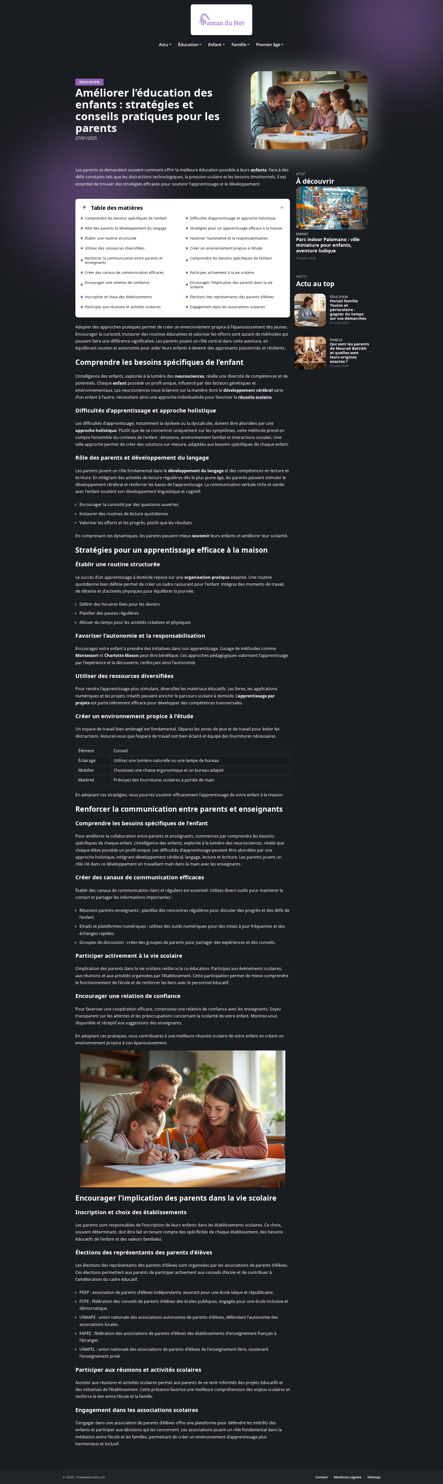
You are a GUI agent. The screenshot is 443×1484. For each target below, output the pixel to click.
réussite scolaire (254, 397)
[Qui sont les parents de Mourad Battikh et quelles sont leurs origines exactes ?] (310, 353)
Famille (336, 339)
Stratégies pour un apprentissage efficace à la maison (236, 228)
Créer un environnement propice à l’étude (226, 248)
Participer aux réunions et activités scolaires (123, 306)
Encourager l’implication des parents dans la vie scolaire (231, 284)
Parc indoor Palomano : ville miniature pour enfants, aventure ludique (328, 245)
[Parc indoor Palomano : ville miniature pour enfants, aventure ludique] (332, 208)
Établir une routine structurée (110, 238)
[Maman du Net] (221, 19)
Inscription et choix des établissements (118, 296)
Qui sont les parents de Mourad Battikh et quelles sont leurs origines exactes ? (349, 352)
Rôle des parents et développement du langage (125, 228)
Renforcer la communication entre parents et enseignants (124, 260)
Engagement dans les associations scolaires (227, 306)
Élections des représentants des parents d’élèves (232, 296)
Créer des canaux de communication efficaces (124, 272)
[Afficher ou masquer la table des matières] (213, 207)
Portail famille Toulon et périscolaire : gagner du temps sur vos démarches (348, 309)
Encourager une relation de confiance (117, 282)
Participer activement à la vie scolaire (222, 272)
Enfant (302, 234)
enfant (120, 383)
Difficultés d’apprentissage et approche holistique (233, 218)
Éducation (89, 82)
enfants (259, 170)
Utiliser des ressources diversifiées (115, 248)
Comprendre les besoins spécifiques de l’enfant (126, 218)
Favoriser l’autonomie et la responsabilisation (229, 238)
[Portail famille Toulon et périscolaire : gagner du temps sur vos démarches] (310, 310)
